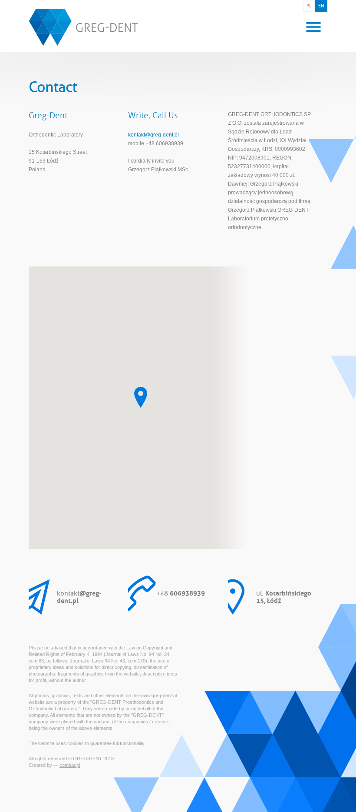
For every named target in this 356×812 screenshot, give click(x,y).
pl (309, 6)
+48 (180, 592)
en (321, 6)
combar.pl (69, 765)
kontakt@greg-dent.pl (153, 135)
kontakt (79, 596)
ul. (283, 596)
